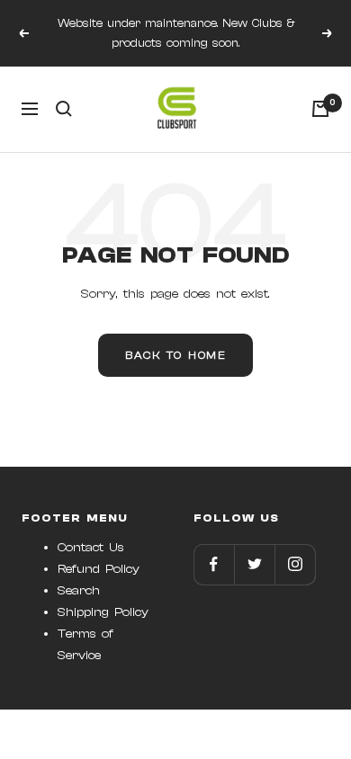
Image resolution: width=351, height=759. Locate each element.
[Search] (64, 109)
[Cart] (320, 109)
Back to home (175, 355)
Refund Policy (99, 569)
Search (79, 591)
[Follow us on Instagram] (294, 564)
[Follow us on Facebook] (214, 564)
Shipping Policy (103, 612)
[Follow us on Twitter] (254, 564)
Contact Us (91, 547)
